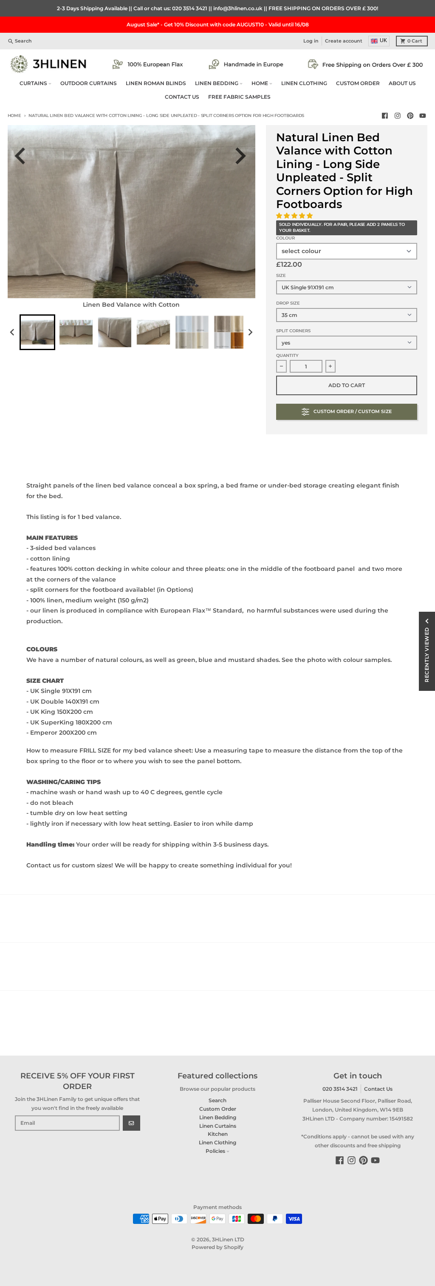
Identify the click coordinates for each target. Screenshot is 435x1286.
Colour (285, 238)
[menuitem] (37, 332)
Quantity (287, 355)
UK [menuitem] (383, 40)
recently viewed (427, 654)
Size (281, 275)
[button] (295, 216)
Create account (343, 41)
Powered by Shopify (217, 1247)
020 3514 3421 (189, 8)
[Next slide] (243, 156)
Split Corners (293, 330)
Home (14, 115)
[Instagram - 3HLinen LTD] (397, 116)
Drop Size (288, 303)
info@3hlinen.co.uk (238, 8)
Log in (311, 41)
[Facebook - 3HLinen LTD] (385, 116)
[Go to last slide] (25, 156)
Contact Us (378, 1089)
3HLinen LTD (228, 1239)
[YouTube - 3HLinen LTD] (423, 116)
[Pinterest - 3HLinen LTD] (410, 116)
